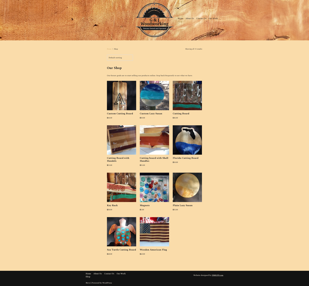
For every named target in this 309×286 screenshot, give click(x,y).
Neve (88, 282)
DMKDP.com (217, 275)
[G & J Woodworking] (154, 20)
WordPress (107, 282)
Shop (88, 276)
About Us (190, 18)
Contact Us (201, 18)
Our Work (213, 18)
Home (180, 18)
